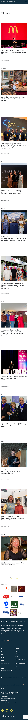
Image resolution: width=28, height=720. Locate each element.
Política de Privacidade (6, 670)
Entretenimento (5, 663)
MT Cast (17, 648)
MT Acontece (4, 669)
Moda (2, 654)
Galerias (3, 666)
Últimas (3, 646)
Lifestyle (3, 657)
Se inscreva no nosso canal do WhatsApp (13, 677)
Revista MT (17, 654)
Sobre (16, 666)
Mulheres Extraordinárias (21, 663)
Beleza (2, 660)
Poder (2, 651)
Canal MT (17, 646)
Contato (16, 656)
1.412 (16, 578)
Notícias (3, 649)
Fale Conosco (18, 669)
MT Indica (17, 651)
